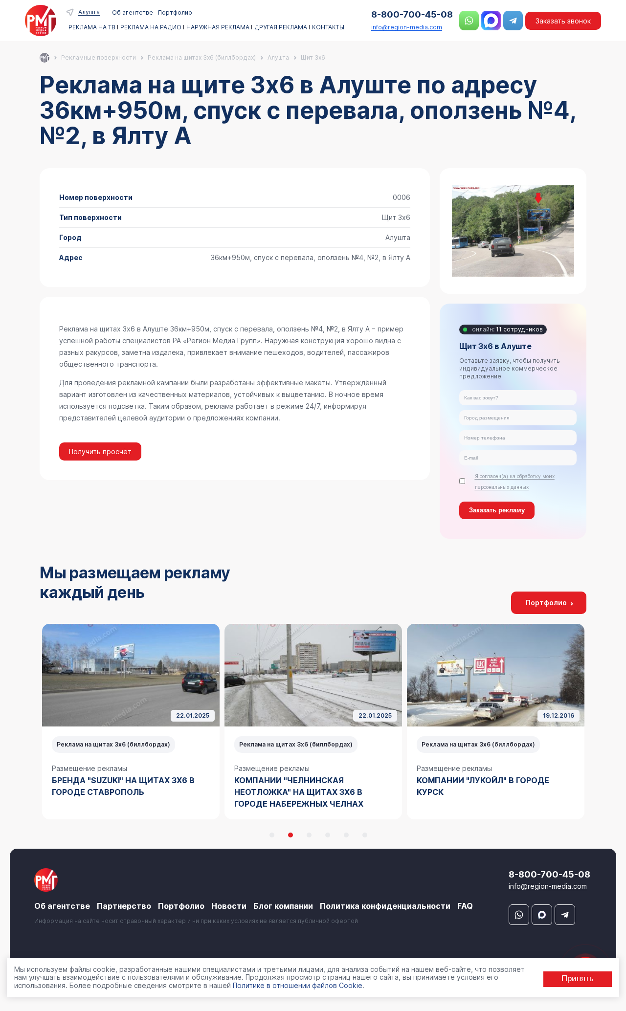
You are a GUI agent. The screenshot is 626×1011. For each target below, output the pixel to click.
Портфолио (175, 12)
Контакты (328, 27)
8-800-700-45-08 (412, 14)
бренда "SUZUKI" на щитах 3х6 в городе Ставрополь (123, 786)
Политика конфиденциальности (385, 906)
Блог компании (283, 906)
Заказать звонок (563, 21)
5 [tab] (346, 835)
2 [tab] (290, 835)
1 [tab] (271, 835)
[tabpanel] (131, 721)
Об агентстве (132, 12)
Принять (577, 978)
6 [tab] (364, 835)
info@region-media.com (406, 27)
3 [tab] (309, 835)
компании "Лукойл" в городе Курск (483, 786)
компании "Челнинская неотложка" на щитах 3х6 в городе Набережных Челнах (298, 792)
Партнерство (124, 906)
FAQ (465, 906)
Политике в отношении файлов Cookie (297, 985)
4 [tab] (327, 835)
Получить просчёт (100, 451)
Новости (228, 906)
